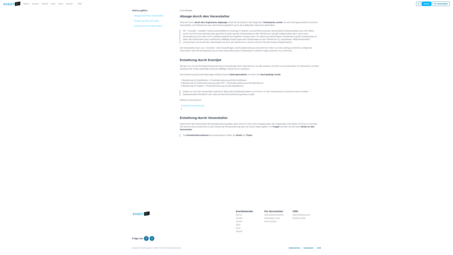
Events (426, 4)
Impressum (308, 248)
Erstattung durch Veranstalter (148, 26)
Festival (69, 4)
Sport (60, 4)
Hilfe (80, 4)
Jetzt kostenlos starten (274, 215)
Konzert (35, 4)
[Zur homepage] (12, 4)
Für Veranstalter (441, 4)
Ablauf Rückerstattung (193, 106)
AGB (319, 248)
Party (53, 4)
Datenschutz (294, 248)
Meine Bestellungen (301, 215)
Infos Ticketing (270, 221)
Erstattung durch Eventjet (146, 21)
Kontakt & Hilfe (299, 218)
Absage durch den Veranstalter (148, 16)
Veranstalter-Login (272, 218)
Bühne (26, 4)
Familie (45, 4)
